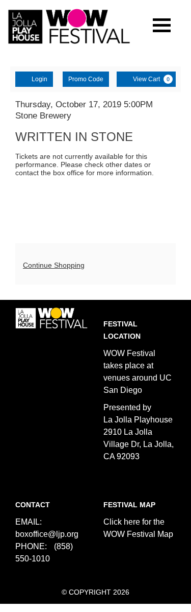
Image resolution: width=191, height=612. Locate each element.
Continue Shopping (54, 265)
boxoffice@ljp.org (46, 534)
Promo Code (85, 79)
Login (39, 79)
